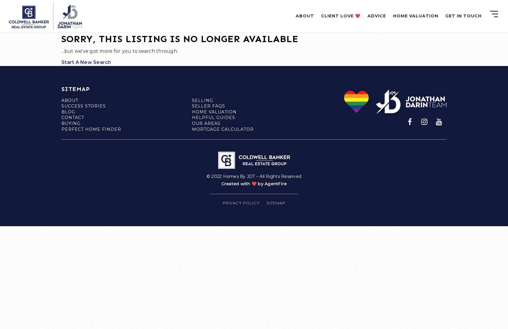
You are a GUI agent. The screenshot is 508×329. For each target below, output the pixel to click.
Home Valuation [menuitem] (415, 16)
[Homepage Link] (45, 16)
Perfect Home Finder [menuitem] (91, 129)
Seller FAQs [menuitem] (208, 106)
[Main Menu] (494, 14)
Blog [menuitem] (68, 112)
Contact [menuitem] (72, 117)
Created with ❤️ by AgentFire (254, 183)
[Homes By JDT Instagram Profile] (424, 121)
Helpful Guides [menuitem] (213, 117)
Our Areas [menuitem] (206, 123)
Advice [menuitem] (376, 16)
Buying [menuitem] (71, 123)
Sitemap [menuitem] (276, 203)
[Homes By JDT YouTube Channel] (439, 121)
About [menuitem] (305, 16)
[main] (254, 33)
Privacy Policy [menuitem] (241, 203)
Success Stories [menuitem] (83, 106)
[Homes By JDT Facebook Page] (409, 121)
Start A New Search (86, 62)
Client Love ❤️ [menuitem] (340, 16)
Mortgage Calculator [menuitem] (223, 129)
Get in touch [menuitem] (463, 16)
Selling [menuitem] (202, 100)
